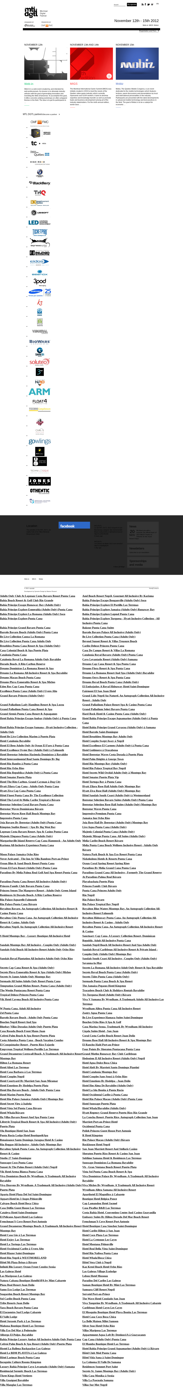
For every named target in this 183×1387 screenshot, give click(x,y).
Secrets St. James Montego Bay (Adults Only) (109, 1371)
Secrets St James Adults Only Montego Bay (25, 976)
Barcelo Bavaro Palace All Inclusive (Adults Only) (111, 632)
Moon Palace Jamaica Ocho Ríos (19, 854)
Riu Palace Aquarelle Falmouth (18, 899)
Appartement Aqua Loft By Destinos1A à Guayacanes (114, 1334)
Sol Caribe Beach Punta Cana (17, 1298)
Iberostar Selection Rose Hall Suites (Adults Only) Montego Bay (119, 804)
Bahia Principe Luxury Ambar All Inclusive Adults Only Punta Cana (40, 1339)
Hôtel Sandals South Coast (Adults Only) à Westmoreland (116, 795)
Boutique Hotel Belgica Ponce (99, 1198)
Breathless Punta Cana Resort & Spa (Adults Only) (30, 645)
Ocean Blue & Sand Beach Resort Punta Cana (27, 863)
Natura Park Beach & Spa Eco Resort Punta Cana (112, 854)
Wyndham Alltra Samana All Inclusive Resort (109, 1189)
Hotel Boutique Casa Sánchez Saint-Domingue (109, 1226)
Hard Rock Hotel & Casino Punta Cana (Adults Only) (114, 713)
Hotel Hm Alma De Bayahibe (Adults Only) (107, 1085)
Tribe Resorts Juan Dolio (14, 1303)
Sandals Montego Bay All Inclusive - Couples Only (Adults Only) (38, 944)
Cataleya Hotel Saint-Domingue (18, 1212)
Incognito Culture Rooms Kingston (20, 1362)
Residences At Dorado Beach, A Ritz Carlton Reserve (31, 895)
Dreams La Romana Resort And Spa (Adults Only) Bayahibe (118, 672)
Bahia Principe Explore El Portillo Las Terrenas (110, 604)
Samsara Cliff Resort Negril (98, 1289)
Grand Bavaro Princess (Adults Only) (22, 695)
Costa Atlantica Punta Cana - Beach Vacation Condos (31, 1040)
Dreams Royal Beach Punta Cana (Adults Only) (110, 682)
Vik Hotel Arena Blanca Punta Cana (21, 1171)
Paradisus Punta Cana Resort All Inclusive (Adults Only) (33, 881)
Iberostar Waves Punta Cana (99, 808)
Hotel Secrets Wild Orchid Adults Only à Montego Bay (114, 772)
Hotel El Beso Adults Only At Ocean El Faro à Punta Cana (34, 745)
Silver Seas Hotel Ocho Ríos (98, 1325)
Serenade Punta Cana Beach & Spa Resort (107, 981)
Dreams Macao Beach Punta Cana (20, 677)
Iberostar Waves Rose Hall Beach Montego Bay (27, 813)
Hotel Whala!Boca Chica (97, 1257)
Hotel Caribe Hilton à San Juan (101, 1230)
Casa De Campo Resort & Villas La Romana (108, 650)
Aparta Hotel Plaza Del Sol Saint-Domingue (25, 1194)
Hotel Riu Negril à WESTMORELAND (23, 1257)
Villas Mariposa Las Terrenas (99, 1330)
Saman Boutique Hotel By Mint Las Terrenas (108, 1284)
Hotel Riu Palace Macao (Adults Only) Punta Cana (112, 1099)
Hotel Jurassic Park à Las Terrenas (20, 1321)
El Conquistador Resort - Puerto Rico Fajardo (27, 1044)
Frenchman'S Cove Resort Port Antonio (23, 1221)
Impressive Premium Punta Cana (101, 813)
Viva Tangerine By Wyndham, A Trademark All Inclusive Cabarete (121, 1303)
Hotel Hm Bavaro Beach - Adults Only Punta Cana (30, 1090)
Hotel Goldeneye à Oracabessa (100, 750)
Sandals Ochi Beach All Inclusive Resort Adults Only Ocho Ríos (37, 949)
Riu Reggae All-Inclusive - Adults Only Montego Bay (31, 1144)
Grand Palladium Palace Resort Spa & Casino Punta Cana (117, 704)
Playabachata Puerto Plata (98, 881)
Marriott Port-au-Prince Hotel (100, 1121)
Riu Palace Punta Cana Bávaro (18, 904)
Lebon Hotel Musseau (95, 1275)
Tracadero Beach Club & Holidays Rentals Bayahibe (113, 990)
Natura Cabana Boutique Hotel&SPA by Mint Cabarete (33, 1280)
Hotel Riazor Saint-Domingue (17, 1253)
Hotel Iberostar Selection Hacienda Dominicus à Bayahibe (34, 754)
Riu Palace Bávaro (93, 899)
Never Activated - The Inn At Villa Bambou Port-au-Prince (34, 858)
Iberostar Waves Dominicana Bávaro (21, 808)
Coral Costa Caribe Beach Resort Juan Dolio (108, 1035)
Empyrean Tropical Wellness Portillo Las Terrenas (29, 1049)
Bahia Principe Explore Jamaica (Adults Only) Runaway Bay (118, 609)
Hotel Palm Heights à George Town (103, 759)
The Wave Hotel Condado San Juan (103, 1298)
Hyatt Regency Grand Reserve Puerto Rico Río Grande (114, 1112)
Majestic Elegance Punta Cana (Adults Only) (26, 836)
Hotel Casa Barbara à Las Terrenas (21, 1071)
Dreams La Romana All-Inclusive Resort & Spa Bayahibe (33, 672)
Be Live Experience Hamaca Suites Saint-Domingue (112, 1017)
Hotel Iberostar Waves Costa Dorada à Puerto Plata (112, 754)
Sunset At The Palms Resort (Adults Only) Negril (28, 1167)
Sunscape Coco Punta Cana (16, 1162)
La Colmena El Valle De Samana (101, 1362)
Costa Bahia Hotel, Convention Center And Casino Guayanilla (119, 1212)
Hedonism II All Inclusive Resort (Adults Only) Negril (113, 1058)
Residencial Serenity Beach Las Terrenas (23, 1371)
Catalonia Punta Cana (13, 654)
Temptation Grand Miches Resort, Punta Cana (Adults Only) (36, 985)
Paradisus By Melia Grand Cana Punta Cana (109, 867)
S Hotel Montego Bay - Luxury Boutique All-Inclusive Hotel (35, 935)
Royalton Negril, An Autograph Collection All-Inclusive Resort (36, 926)
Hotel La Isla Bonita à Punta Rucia (103, 1090)
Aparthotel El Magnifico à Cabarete (103, 1194)
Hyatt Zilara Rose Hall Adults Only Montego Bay (111, 786)
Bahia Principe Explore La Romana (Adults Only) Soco (32, 614)
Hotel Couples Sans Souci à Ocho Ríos (104, 1076)
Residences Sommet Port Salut (100, 1366)
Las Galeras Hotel (10, 1271)
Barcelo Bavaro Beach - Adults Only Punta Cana (29, 1017)
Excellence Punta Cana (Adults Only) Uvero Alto (28, 691)
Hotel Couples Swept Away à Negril (103, 740)
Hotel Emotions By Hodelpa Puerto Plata (24, 1085)
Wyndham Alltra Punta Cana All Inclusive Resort (111, 1008)
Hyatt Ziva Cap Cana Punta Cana (20, 790)
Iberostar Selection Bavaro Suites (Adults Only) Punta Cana (117, 799)
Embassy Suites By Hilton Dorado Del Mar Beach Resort (115, 1216)
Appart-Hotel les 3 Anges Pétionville (21, 1198)
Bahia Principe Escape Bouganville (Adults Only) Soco (114, 600)
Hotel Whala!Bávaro (12, 1112)
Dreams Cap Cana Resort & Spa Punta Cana (109, 663)
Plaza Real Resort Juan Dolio (17, 1284)
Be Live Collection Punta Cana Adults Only (25, 641)
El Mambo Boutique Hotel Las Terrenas (105, 1343)
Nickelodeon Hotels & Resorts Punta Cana (107, 858)
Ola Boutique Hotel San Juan (17, 1130)
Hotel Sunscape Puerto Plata (99, 1103)
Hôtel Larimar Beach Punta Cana (20, 1357)
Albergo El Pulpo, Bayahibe (16, 1334)
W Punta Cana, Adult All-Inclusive (20, 1008)
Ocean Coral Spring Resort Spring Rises (106, 863)
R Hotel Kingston (92, 1135)
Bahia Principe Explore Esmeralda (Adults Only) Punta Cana (36, 609)
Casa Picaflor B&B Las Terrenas (101, 1207)
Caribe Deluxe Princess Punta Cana (103, 645)
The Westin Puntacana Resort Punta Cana (25, 990)
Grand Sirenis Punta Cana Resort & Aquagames (28, 713)
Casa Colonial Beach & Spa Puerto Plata (24, 650)
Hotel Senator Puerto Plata (16, 777)
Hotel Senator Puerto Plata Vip (100, 777)
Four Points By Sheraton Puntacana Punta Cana (111, 1049)
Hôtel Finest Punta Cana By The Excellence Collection (31, 795)
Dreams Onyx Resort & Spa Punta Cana (106, 677)
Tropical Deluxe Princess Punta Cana (22, 994)
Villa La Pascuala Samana (97, 1380)
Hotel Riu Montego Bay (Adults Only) (104, 763)
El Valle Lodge (8, 1316)
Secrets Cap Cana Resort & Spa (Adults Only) (27, 967)
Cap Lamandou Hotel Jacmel (99, 1203)
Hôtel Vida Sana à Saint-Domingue (103, 1357)
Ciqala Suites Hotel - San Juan (100, 1031)
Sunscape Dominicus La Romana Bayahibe (107, 1162)
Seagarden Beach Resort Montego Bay (22, 1294)
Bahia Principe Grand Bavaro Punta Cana (25, 627)
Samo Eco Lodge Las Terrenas (18, 1289)
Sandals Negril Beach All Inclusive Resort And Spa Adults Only (119, 944)
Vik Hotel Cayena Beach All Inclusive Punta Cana (29, 999)
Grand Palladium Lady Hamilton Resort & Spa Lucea (32, 704)
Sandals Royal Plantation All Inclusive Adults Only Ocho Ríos (36, 958)
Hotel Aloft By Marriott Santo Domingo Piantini (110, 1067)
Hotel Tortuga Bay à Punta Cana (101, 781)
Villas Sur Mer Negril (94, 1384)
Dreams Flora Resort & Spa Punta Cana (106, 668)
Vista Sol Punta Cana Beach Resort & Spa (107, 1171)
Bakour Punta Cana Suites (98, 627)
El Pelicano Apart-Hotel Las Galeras (21, 1216)
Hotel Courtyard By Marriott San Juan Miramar (29, 1080)
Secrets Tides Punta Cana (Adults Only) (105, 976)
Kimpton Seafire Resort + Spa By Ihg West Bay (28, 827)
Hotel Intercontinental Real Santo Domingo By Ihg (30, 759)
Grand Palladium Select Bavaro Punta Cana (108, 709)
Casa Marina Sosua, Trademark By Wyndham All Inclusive (117, 1026)
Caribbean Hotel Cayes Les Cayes (102, 1307)
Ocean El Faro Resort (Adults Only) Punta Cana (28, 867)
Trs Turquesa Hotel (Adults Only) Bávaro (106, 994)
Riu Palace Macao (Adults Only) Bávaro (106, 1139)
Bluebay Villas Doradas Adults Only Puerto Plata (29, 1026)
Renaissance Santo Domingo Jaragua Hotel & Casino (31, 1139)
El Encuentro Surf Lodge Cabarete (20, 1312)
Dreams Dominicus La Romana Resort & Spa (27, 668)
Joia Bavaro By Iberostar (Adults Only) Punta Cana (31, 822)
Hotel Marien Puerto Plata (15, 1094)
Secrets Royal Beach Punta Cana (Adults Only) (110, 972)
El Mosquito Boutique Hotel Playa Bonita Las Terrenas (114, 1312)
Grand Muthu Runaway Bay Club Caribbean (109, 1053)
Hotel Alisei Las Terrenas (14, 1067)
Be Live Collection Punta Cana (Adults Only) (108, 636)
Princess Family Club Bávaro (99, 886)
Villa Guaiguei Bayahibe (14, 1380)
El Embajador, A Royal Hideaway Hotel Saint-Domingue (115, 686)
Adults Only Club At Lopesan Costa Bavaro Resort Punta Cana (37, 595)
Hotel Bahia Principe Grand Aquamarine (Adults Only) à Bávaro (120, 1348)
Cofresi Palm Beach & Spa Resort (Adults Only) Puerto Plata (36, 1343)
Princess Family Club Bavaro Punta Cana (24, 886)
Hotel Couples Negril (12, 1076)
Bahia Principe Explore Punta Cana (21, 618)
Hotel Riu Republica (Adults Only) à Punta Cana (29, 772)
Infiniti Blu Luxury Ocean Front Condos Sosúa (28, 1266)
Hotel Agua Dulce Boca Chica (99, 1062)
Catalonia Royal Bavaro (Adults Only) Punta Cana (112, 654)
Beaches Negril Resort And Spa (18, 1022)
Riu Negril (88, 895)
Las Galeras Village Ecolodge (99, 1271)
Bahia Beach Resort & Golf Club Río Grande (26, 600)
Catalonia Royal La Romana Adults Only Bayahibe (30, 659)
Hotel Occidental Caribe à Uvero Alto (22, 1248)
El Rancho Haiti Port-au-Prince (100, 1044)
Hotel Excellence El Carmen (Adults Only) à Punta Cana (115, 745)
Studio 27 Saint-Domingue (15, 1158)
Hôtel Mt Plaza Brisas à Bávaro (18, 1262)
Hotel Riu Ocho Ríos (12, 768)
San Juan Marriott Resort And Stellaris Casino (109, 1148)
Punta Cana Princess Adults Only (102, 890)
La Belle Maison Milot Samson (100, 1321)
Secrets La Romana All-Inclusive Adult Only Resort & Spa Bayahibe (122, 967)
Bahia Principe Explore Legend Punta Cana (108, 614)
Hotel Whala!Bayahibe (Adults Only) (104, 1108)
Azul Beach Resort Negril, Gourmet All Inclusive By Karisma (118, 595)
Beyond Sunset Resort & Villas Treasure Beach (109, 641)
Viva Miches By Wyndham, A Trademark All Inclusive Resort (118, 1185)
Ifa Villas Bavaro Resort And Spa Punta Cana (27, 1117)
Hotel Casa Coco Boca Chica (99, 1316)
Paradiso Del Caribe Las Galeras (101, 1280)
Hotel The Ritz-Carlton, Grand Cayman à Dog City (30, 781)
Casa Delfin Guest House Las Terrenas (22, 1207)
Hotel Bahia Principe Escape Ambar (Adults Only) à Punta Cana (38, 718)
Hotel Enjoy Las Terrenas (15, 1239)
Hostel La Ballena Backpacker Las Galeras (25, 1348)
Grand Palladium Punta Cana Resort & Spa (26, 709)
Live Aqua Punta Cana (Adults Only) (104, 827)
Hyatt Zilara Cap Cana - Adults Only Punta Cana (29, 786)
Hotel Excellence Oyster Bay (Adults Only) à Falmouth (32, 750)
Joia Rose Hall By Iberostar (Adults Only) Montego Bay (115, 822)
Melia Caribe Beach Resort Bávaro (102, 840)
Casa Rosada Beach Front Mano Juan (22, 1031)
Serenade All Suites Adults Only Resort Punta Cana (30, 981)
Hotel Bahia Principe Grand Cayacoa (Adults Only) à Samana (119, 727)
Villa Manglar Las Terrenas (16, 1384)
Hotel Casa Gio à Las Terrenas (18, 1235)
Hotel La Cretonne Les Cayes (99, 1239)
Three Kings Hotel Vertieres (16, 1375)
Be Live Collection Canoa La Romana (22, 636)
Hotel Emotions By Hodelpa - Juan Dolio (106, 1080)
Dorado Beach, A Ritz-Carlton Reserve (22, 663)
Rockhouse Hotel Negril (96, 1144)
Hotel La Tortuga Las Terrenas (18, 1244)
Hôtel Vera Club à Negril (96, 1262)
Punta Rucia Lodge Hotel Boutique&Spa (24, 1135)
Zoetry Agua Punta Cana (97, 1012)
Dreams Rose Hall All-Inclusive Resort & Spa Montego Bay (117, 1040)
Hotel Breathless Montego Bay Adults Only (107, 736)
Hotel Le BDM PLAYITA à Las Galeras (23, 1352)
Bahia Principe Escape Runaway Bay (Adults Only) (30, 604)
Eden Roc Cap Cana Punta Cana (19, 686)
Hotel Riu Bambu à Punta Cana (19, 763)
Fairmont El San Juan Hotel (99, 691)
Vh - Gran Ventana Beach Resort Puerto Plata (109, 1167)
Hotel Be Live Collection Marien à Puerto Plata (27, 736)
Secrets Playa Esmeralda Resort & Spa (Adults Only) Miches (35, 972)
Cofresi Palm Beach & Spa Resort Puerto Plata (27, 1035)
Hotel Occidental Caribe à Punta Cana (105, 1094)
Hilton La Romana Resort (15, 1062)
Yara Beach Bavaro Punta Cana (19, 1307)
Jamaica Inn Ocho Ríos (96, 818)
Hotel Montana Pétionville (97, 1244)
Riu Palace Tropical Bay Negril (100, 904)
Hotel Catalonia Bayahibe (15, 740)
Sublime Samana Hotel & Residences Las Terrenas (111, 1158)
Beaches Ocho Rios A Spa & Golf (101, 1022)
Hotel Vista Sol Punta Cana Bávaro (21, 1108)
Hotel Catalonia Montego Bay (100, 1071)
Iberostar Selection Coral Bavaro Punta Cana (27, 804)
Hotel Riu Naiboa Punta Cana (100, 1253)
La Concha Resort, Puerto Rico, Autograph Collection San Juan (120, 1117)
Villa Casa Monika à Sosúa (98, 1375)
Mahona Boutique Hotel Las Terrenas (22, 1325)
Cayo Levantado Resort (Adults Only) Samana (110, 659)
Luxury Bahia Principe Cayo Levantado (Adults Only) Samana (37, 1366)
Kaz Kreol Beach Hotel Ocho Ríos (102, 1266)
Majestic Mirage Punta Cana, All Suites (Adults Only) (113, 836)
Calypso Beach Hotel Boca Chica (19, 1203)
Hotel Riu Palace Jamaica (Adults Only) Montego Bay (31, 1099)
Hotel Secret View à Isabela (16, 1103)
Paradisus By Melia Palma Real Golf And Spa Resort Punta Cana (38, 872)
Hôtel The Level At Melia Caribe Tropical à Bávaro (30, 799)
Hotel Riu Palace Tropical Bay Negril (104, 768)
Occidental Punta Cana (96, 1126)
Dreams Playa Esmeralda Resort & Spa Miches (27, 682)
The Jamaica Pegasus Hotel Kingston (104, 985)
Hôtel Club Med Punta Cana (99, 1352)
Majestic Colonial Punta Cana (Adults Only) (108, 831)
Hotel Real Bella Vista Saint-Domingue (105, 1248)
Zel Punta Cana (9, 1012)
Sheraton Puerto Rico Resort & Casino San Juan (111, 1153)
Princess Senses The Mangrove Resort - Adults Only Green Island (38, 890)
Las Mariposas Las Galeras (16, 1275)
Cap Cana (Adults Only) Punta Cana (104, 1339)
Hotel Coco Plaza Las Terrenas (100, 1235)
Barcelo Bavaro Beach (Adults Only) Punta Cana (29, 632)
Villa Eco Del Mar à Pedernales (18, 1330)
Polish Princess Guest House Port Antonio (106, 1130)
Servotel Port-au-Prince (96, 1294)
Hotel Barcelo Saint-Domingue (100, 731)
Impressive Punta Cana (13, 818)
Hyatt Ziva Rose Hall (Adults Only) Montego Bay (111, 790)
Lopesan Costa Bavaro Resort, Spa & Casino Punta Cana (34, 831)
